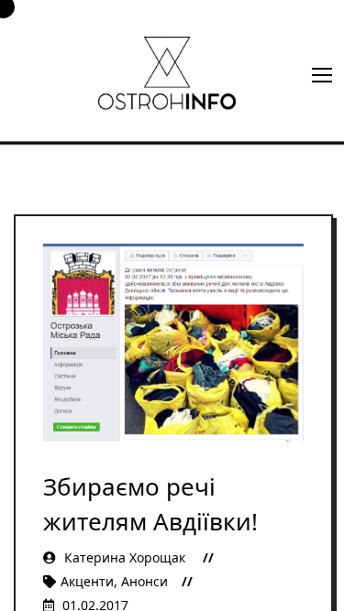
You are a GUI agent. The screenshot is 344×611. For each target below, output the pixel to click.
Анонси (144, 581)
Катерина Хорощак (125, 557)
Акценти (87, 581)
